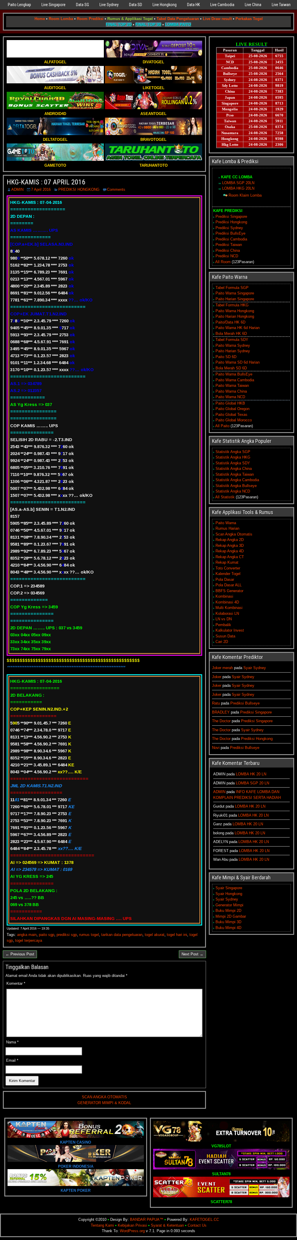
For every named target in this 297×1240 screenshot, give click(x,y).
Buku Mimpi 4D (228, 927)
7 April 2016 (41, 189)
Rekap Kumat (226, 562)
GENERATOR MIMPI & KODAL (104, 1103)
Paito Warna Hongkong (234, 311)
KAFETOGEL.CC (204, 1219)
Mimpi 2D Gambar (230, 916)
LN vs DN (223, 619)
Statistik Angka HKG (232, 457)
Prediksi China (227, 250)
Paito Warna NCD (230, 397)
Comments (116, 189)
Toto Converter (227, 568)
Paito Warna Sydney (232, 345)
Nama (12, 1042)
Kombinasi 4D (227, 602)
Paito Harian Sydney (232, 351)
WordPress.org (132, 1231)
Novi (216, 747)
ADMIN (17, 189)
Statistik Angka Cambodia (237, 480)
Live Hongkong (165, 4)
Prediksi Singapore (231, 216)
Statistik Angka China (233, 468)
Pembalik (223, 625)
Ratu (216, 703)
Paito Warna (225, 523)
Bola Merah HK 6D (231, 333)
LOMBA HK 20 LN (251, 774)
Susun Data (225, 636)
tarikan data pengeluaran (121, 934)
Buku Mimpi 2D (228, 910)
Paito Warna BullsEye (233, 374)
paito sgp (46, 934)
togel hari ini (177, 934)
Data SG (82, 4)
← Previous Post (20, 954)
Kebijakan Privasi (132, 1225)
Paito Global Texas (231, 414)
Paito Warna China (231, 391)
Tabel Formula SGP (232, 287)
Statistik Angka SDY (232, 463)
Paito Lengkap (19, 4)
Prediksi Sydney (229, 228)
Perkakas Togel (249, 19)
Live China (253, 4)
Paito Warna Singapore (234, 293)
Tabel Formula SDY (231, 339)
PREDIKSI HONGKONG (78, 189)
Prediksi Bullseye (245, 703)
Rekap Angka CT (229, 557)
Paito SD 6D (225, 357)
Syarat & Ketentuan (167, 1225)
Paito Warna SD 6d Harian (237, 362)
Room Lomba (61, 19)
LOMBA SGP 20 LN (252, 783)
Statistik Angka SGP (232, 452)
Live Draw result (217, 19)
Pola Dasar (224, 579)
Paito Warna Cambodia (234, 380)
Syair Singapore (228, 888)
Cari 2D (221, 641)
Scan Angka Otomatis (233, 534)
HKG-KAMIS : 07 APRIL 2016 (46, 182)
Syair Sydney (254, 668)
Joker (216, 677)
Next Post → (192, 954)
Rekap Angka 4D (229, 551)
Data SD (135, 4)
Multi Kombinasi (228, 607)
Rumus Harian (227, 528)
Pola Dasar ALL (228, 585)
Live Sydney (109, 4)
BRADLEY (221, 712)
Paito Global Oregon (232, 409)
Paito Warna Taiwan (232, 385)
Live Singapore (53, 4)
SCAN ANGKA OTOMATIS (104, 1097)
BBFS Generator (229, 591)
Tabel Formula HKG (232, 305)
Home (40, 19)
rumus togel (89, 934)
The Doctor (221, 721)
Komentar (15, 983)
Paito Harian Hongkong (234, 316)
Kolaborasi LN (227, 613)
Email (12, 1060)
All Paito (222, 426)
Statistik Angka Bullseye (236, 486)
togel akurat (154, 934)
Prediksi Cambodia (231, 239)
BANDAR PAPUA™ (146, 1219)
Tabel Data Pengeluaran (178, 19)
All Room (223, 262)
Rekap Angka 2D (229, 540)
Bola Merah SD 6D (231, 368)
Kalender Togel (227, 574)
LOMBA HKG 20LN (238, 188)
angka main (27, 934)
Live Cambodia (222, 4)
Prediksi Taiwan (228, 244)
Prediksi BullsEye (230, 233)
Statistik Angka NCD (232, 491)
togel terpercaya (28, 940)
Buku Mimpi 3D (228, 922)
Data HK (193, 4)
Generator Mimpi (229, 905)
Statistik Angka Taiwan (234, 474)
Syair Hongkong (228, 894)
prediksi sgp (67, 934)
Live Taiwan (281, 4)
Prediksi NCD (226, 256)
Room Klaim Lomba (245, 195)
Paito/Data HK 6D (230, 322)
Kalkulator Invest (229, 630)
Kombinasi (224, 596)
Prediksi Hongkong (231, 222)
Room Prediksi (90, 19)
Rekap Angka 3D (229, 545)
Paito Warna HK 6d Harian (237, 328)
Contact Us (197, 1225)
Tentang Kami (102, 1225)
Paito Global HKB (230, 403)
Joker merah (222, 668)
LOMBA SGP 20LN (238, 183)
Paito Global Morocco (233, 420)
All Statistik (225, 497)
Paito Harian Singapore (234, 299)
